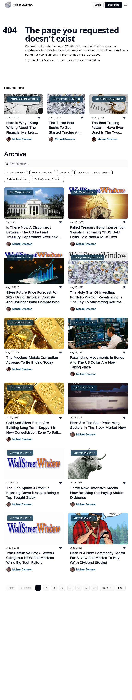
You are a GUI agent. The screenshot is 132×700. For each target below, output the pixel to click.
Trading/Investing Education (48, 179)
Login (98, 4)
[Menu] (126, 4)
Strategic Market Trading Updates (93, 172)
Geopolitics (64, 172)
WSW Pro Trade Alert (42, 172)
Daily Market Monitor (17, 179)
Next (105, 588)
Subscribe (113, 4)
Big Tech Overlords (16, 172)
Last (120, 588)
